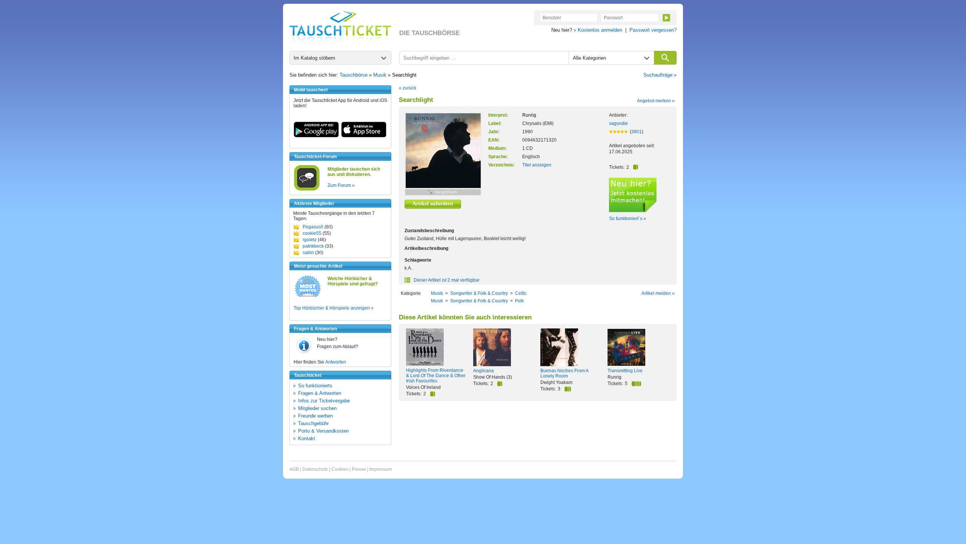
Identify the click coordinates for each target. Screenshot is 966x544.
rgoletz (310, 239)
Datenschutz (315, 469)
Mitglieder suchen (317, 408)
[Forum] (307, 189)
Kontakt (306, 438)
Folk (519, 301)
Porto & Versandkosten (323, 431)
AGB (294, 469)
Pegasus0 (313, 227)
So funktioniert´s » (627, 218)
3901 (636, 131)
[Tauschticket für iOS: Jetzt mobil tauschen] (363, 136)
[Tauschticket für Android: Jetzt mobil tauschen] (316, 136)
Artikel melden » (658, 293)
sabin (308, 252)
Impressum (380, 469)
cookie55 (312, 233)
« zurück (407, 88)
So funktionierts (315, 385)
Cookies (339, 469)
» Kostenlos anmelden (598, 30)
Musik (379, 75)
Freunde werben (315, 416)
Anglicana (483, 370)
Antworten (335, 362)
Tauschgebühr (313, 423)
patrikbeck (313, 246)
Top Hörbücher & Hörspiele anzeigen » (334, 308)
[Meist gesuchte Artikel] (308, 296)
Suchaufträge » (660, 75)
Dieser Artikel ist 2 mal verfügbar (446, 280)
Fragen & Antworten (319, 393)
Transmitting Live (625, 370)
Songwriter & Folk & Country (479, 293)
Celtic (521, 293)
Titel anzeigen (536, 165)
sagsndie (618, 123)
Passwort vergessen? (653, 30)
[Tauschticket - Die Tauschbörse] (340, 27)
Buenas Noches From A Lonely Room (564, 373)
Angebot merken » (656, 100)
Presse (359, 469)
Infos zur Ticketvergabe (324, 401)
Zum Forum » (341, 185)
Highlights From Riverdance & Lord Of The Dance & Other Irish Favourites (436, 376)
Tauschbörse (354, 75)
